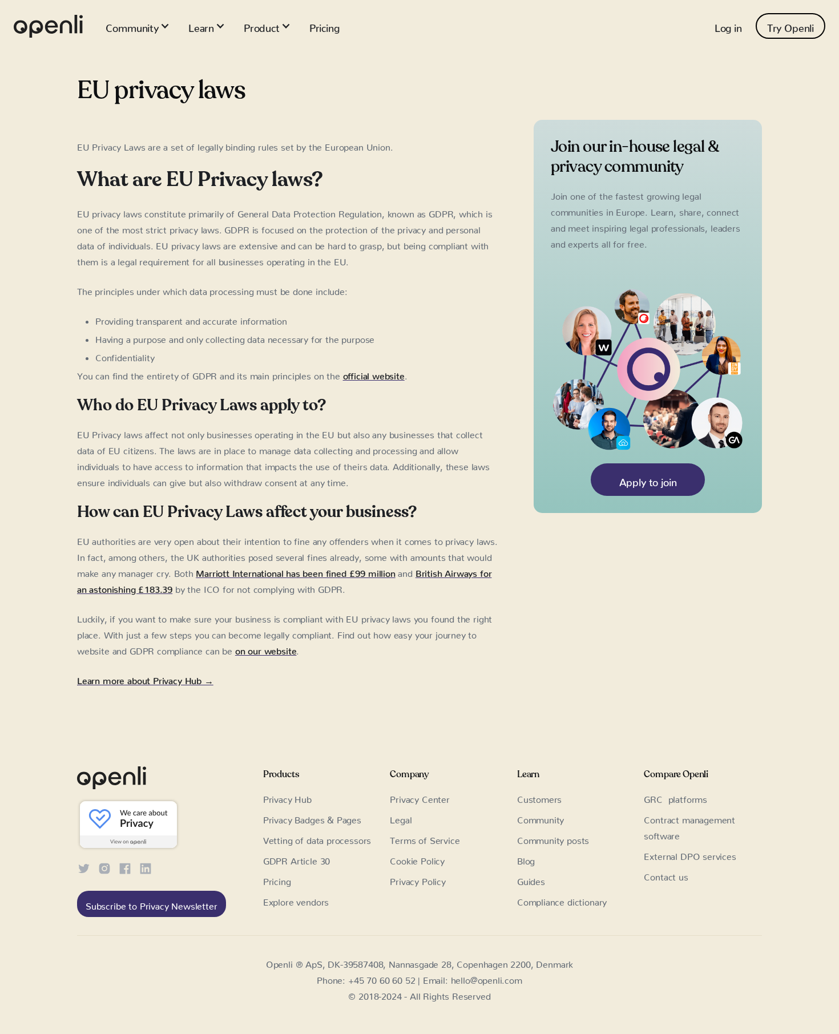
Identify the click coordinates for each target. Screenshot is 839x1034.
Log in (728, 25)
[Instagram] (104, 867)
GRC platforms (675, 797)
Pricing (324, 25)
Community (540, 817)
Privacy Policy (418, 879)
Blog (526, 858)
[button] (137, 26)
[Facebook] (125, 867)
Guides (531, 879)
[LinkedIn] (145, 867)
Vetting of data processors (317, 838)
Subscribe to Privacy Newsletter (151, 903)
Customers (539, 797)
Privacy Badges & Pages (312, 817)
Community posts (553, 838)
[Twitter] (84, 867)
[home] (48, 26)
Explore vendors (296, 899)
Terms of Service (424, 838)
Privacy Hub (287, 797)
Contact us (666, 874)
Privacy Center (420, 797)
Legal (401, 817)
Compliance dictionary (562, 899)
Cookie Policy (417, 858)
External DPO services (690, 854)
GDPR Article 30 (296, 858)
